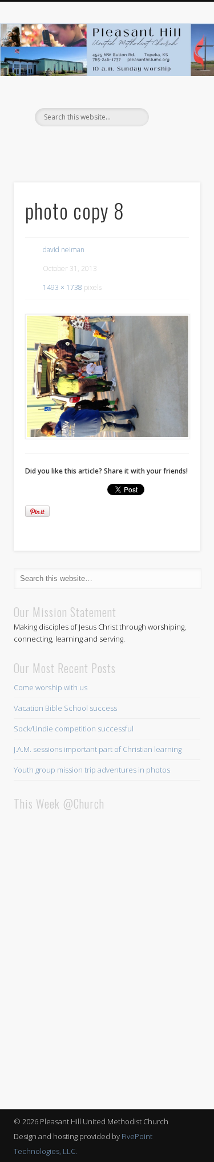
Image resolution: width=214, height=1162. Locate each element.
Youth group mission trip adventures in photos (92, 770)
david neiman (63, 249)
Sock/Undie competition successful (74, 728)
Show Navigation (172, 102)
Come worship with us (50, 687)
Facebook (105, 146)
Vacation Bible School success (65, 708)
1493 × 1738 (62, 287)
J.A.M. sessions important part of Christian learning (97, 749)
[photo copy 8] (107, 376)
